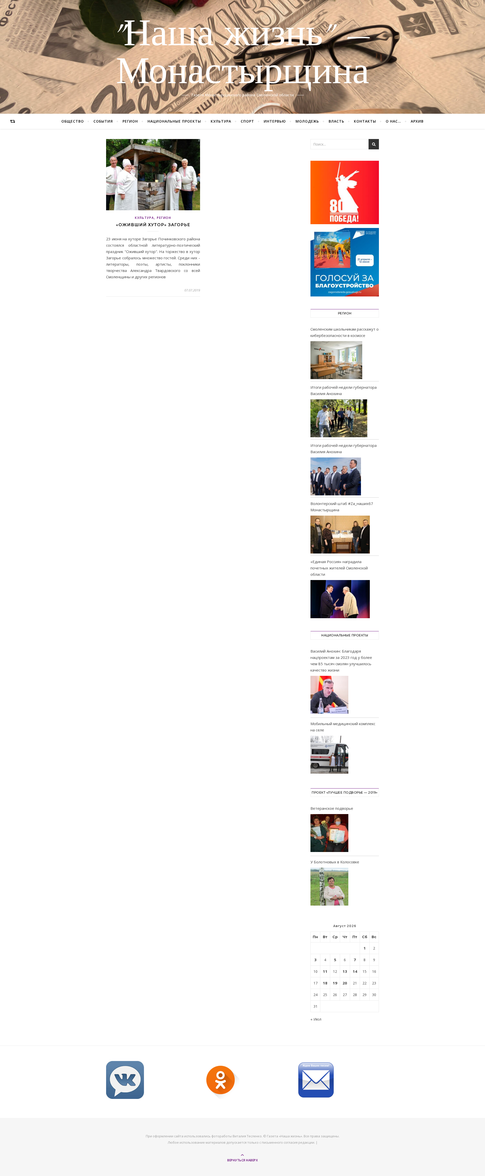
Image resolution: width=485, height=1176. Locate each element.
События (103, 121)
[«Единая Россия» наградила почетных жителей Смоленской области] (340, 599)
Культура (221, 121)
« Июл (315, 1019)
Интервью (275, 121)
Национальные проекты (174, 121)
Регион (130, 121)
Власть (336, 121)
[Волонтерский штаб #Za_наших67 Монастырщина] (340, 535)
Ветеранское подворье (331, 808)
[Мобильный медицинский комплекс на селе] (329, 755)
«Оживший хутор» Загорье (153, 224)
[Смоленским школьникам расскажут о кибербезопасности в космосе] (336, 360)
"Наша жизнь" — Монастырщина (242, 54)
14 (355, 971)
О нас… (393, 121)
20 (345, 982)
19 (335, 982)
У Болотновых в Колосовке (334, 861)
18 (325, 982)
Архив (417, 121)
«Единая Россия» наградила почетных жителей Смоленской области (339, 568)
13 (345, 971)
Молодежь (307, 121)
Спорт (247, 121)
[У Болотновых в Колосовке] (329, 887)
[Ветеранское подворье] (329, 834)
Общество (72, 121)
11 (325, 971)
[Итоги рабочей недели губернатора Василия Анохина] (338, 418)
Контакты (365, 121)
